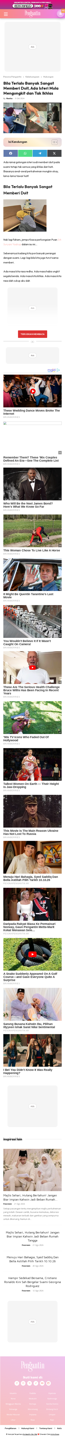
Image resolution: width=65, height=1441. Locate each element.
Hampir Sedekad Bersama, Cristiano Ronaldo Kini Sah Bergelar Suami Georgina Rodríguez (32, 1282)
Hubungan (48, 76)
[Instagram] (23, 1383)
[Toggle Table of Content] (53, 142)
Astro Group (55, 1434)
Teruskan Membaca (32, 334)
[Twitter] (29, 1383)
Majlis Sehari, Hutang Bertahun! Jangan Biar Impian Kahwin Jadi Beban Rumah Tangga (32, 1236)
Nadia (9, 98)
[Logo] (32, 13)
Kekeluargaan (32, 76)
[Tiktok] (36, 1383)
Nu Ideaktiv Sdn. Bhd (30, 1434)
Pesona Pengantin (12, 76)
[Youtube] (42, 1383)
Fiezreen (7, 1204)
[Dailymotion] (48, 1383)
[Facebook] (16, 1383)
